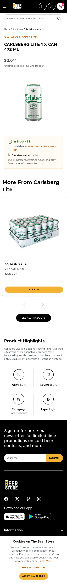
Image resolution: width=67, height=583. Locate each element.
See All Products (34, 318)
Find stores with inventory (26, 155)
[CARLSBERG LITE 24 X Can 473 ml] (34, 229)
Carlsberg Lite (33, 29)
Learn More (45, 561)
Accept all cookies (33, 576)
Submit (54, 458)
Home (7, 29)
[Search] (58, 18)
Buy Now (34, 290)
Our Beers (18, 29)
